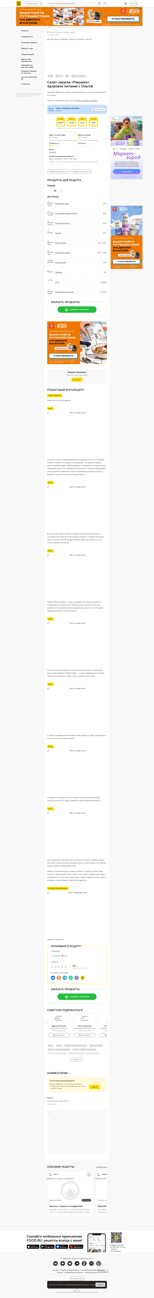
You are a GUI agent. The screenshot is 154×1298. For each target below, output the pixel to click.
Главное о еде (27, 48)
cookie (92, 1285)
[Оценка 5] (65, 966)
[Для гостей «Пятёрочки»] (40, 60)
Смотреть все (101, 1167)
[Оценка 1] (52, 966)
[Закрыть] (107, 1270)
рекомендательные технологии (78, 1285)
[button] (47, 1022)
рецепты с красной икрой (57, 1053)
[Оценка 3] (59, 966)
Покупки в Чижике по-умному (29, 72)
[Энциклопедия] (40, 54)
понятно (100, 1284)
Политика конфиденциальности (70, 1270)
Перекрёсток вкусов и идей (27, 66)
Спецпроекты (27, 36)
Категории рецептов (91, 1272)
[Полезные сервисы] (40, 42)
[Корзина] (126, 4)
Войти (94, 1087)
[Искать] (105, 3)
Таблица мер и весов (80, 171)
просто (50, 1046)
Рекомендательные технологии (74, 1272)
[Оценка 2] (55, 966)
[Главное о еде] (40, 48)
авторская (52, 152)
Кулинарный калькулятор (57, 171)
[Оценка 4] (62, 966)
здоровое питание (96, 1046)
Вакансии (60, 1272)
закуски (59, 1046)
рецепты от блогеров (76, 1053)
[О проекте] (40, 84)
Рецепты (24, 31)
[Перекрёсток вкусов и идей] (40, 66)
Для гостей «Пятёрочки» (27, 60)
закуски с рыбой (93, 1053)
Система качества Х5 (29, 78)
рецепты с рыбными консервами (84, 1049)
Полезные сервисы (29, 42)
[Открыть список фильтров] (99, 3)
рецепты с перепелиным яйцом (59, 1049)
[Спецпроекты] (40, 36)
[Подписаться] (89, 1174)
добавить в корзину (80, 309)
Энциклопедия (27, 54)
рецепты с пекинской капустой (76, 1046)
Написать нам (78, 1279)
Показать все (77, 1059)
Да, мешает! (77, 379)
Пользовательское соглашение (90, 1270)
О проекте (25, 84)
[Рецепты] (40, 30)
